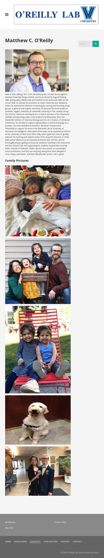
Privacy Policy (60, 522)
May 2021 (9, 528)
